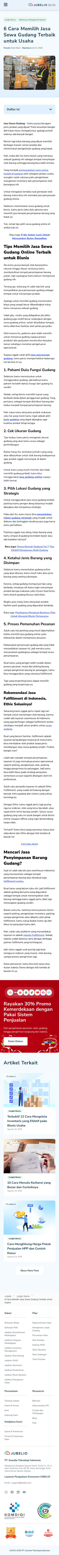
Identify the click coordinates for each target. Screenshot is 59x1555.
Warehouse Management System (32, 20)
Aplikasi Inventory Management (13, 1349)
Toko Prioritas (38, 1359)
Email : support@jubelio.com (18, 1482)
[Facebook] (12, 1492)
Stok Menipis (38, 1340)
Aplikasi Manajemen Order (14, 1381)
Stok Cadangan (39, 1354)
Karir (7, 1410)
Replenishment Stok (41, 1322)
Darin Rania (12, 48)
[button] (50, 109)
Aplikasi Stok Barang (14, 1355)
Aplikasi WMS (11, 1360)
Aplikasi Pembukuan (14, 1370)
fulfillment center (13, 881)
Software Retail (12, 1322)
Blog (34, 1418)
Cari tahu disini (29, 844)
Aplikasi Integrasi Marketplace (13, 1342)
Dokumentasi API (40, 1405)
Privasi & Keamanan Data (14, 1438)
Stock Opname (39, 1349)
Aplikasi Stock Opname (15, 1374)
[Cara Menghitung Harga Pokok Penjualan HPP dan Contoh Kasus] (29, 1217)
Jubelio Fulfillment (33, 935)
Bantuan (36, 1400)
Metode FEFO (38, 1345)
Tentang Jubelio (12, 1400)
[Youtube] (24, 1492)
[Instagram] (6, 1492)
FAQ (34, 1422)
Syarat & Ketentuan (14, 1431)
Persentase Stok (40, 1335)
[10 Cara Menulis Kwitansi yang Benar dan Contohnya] (29, 1155)
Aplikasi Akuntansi (13, 1365)
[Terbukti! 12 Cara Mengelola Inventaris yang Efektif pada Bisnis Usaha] (29, 1089)
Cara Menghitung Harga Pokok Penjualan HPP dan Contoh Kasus (29, 1248)
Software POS (11, 1327)
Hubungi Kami (11, 1415)
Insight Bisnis (10, 20)
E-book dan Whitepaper (37, 1412)
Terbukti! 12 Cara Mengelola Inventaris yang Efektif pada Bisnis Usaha (27, 1121)
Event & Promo (12, 1405)
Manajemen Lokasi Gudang (41, 1329)
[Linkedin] (18, 1492)
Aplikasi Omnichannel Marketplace (15, 1334)
